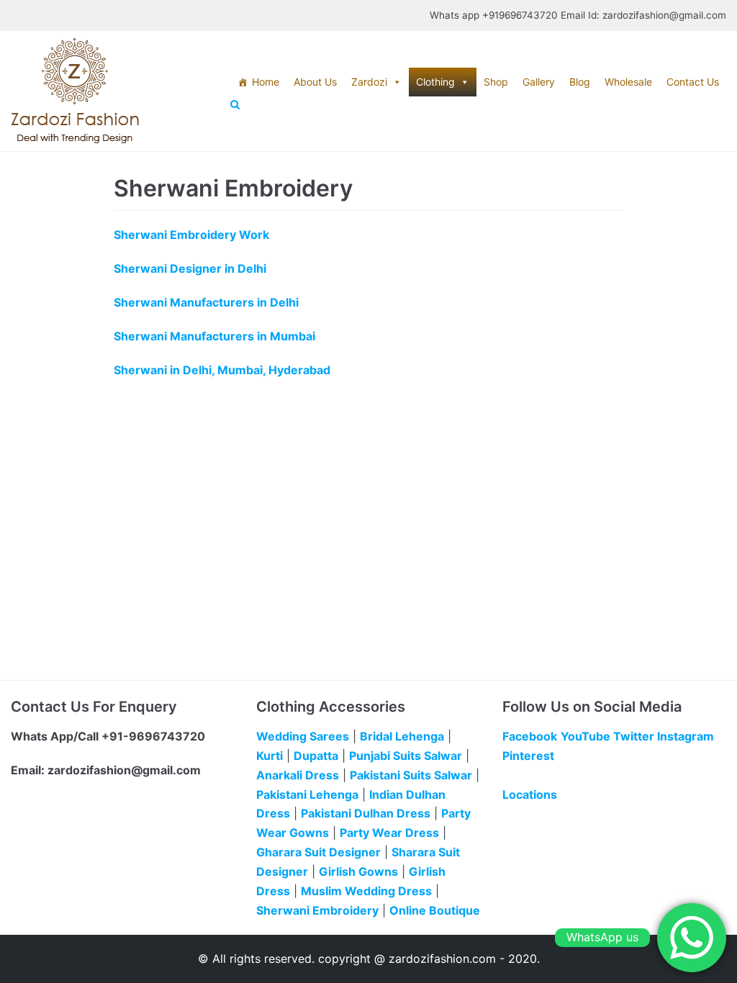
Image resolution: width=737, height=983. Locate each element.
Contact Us (692, 82)
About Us (315, 82)
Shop (496, 82)
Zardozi (369, 82)
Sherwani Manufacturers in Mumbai (214, 336)
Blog (579, 82)
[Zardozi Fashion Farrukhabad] (75, 91)
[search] (478, 105)
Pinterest (528, 755)
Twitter (633, 736)
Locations (529, 794)
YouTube (585, 736)
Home (265, 82)
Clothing (435, 82)
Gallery (539, 82)
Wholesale (628, 82)
